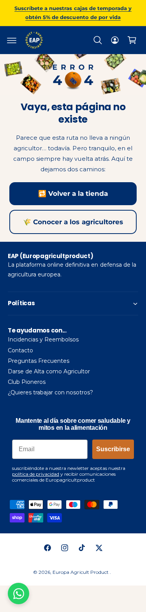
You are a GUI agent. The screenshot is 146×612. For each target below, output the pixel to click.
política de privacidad (35, 474)
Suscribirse (113, 449)
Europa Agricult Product (81, 572)
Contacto (20, 350)
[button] (11, 40)
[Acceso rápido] (114, 40)
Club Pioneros (27, 381)
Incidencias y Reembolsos (43, 339)
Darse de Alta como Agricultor (49, 371)
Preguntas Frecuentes (38, 360)
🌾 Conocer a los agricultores (73, 222)
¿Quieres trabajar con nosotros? (50, 392)
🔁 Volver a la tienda (73, 193)
